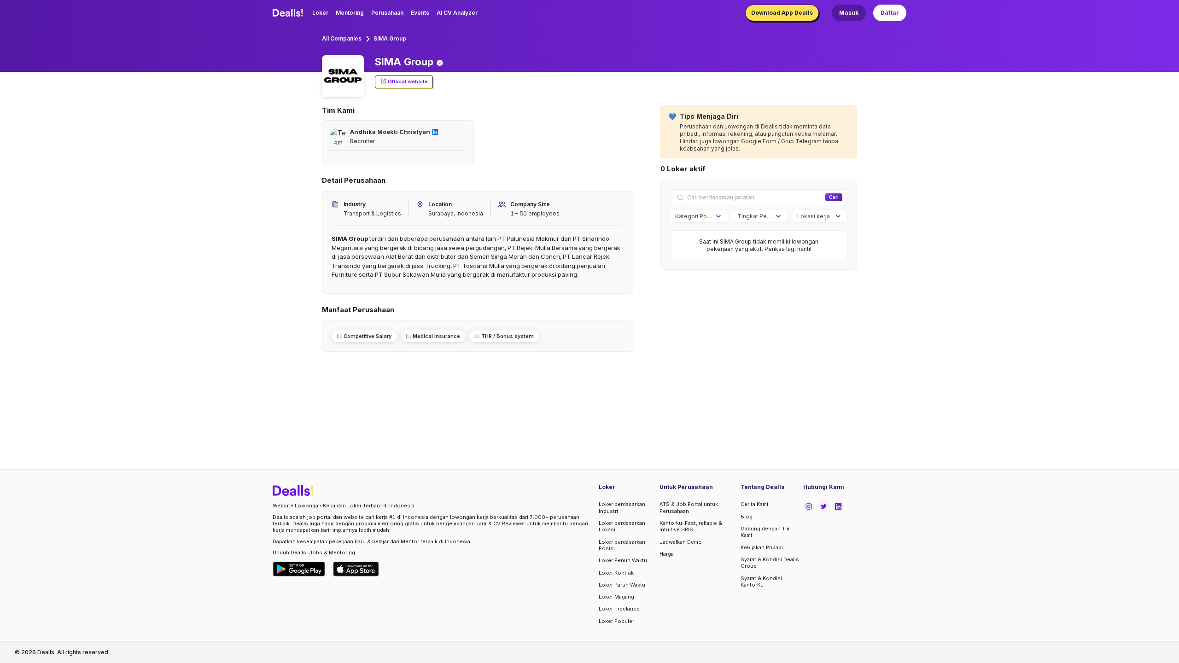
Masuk (848, 12)
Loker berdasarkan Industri (622, 507)
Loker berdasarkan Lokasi (622, 526)
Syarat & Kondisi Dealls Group (770, 562)
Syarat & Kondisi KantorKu (761, 581)
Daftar (890, 12)
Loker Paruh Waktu (622, 585)
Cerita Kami (754, 504)
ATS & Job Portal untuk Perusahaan (689, 507)
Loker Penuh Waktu (623, 560)
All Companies (342, 38)
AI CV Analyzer (457, 12)
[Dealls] (289, 12)
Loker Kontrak (616, 573)
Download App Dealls (782, 12)
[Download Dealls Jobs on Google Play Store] (299, 569)
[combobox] (695, 216)
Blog (747, 516)
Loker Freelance (619, 608)
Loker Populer (616, 621)
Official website (408, 81)
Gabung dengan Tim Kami (766, 531)
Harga (667, 554)
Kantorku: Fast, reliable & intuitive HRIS (691, 526)
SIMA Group (390, 38)
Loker (320, 12)
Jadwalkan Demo (681, 542)
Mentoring (350, 12)
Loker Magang (616, 596)
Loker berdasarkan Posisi (622, 545)
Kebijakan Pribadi (762, 547)
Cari (834, 197)
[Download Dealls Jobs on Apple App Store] (356, 569)
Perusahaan (387, 12)
